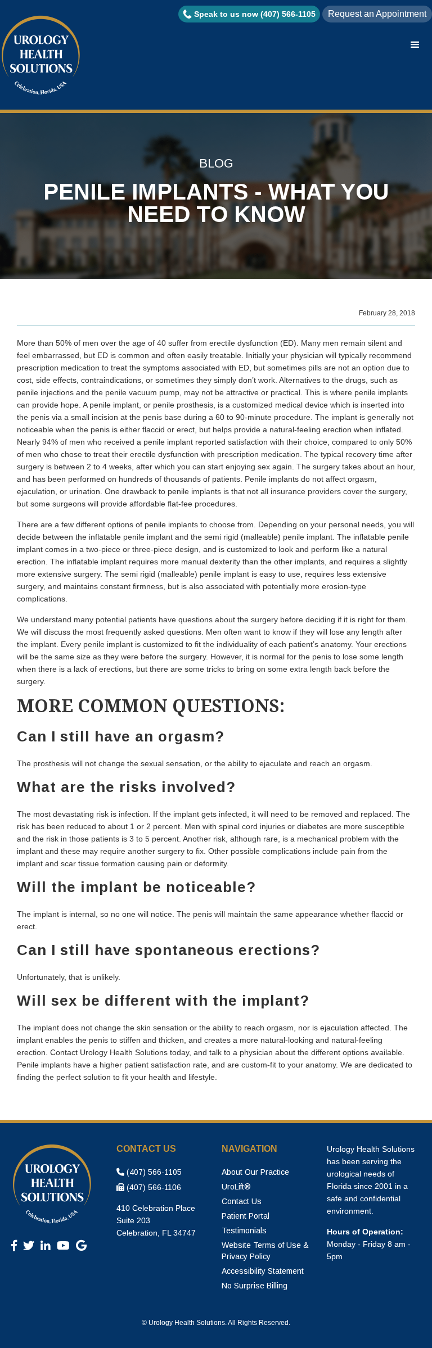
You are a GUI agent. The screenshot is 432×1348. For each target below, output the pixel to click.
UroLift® (236, 1186)
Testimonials (244, 1230)
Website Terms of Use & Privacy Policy (265, 1251)
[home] (42, 56)
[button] (415, 45)
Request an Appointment (377, 14)
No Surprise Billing (254, 1285)
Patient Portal (245, 1215)
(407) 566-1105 (149, 1172)
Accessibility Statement (263, 1270)
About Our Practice (255, 1172)
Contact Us (242, 1201)
